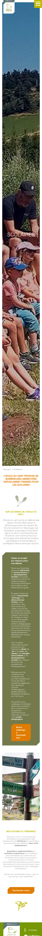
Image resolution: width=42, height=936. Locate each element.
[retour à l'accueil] (9, 8)
